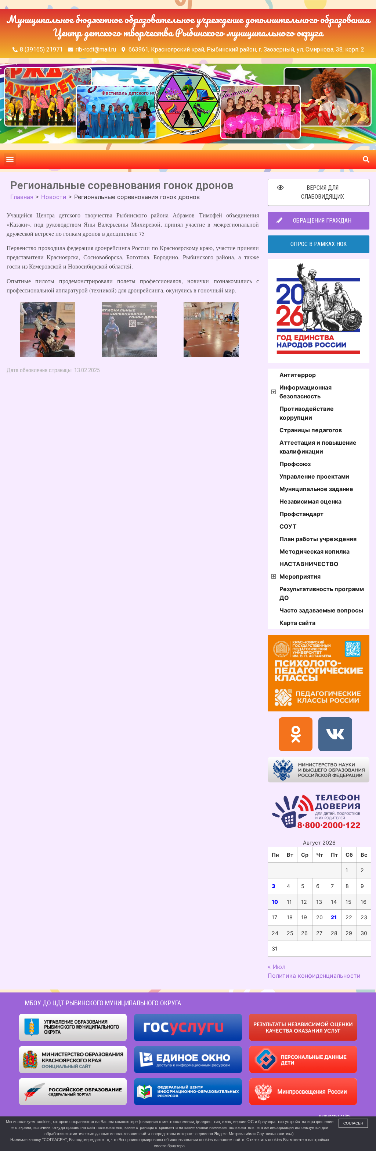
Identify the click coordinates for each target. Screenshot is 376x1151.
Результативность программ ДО (321, 593)
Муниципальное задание (316, 489)
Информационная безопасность (305, 392)
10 (275, 902)
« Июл (276, 966)
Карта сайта (297, 622)
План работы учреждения (318, 539)
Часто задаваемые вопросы (321, 610)
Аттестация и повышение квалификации (318, 447)
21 (334, 917)
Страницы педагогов (310, 430)
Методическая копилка (314, 551)
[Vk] (335, 734)
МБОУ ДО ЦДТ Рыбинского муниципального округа (103, 1003)
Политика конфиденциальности (314, 975)
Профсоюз (295, 464)
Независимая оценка (310, 501)
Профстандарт (301, 514)
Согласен (353, 1123)
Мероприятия (300, 576)
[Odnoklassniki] (295, 734)
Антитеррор (297, 375)
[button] (10, 159)
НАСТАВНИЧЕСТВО (309, 564)
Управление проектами (314, 476)
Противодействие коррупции (306, 413)
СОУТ (288, 526)
